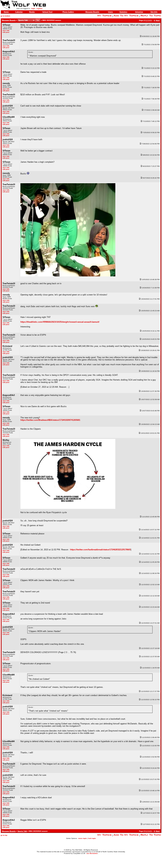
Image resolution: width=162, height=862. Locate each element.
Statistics (123, 12)
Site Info (153, 12)
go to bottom (5, 16)
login (33, 8)
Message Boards (92, 12)
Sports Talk (22, 831)
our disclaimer (92, 853)
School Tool (47, 12)
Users (110, 12)
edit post (6, 32)
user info (6, 30)
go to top (4, 835)
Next (158, 20)
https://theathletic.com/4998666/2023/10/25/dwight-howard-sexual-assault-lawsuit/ (59, 322)
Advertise (139, 12)
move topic (82, 838)
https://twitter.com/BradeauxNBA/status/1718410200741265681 (50, 420)
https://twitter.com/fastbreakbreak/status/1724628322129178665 (100, 549)
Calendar (19, 12)
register (40, 8)
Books (32, 12)
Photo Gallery (68, 12)
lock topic (92, 838)
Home (6, 12)
